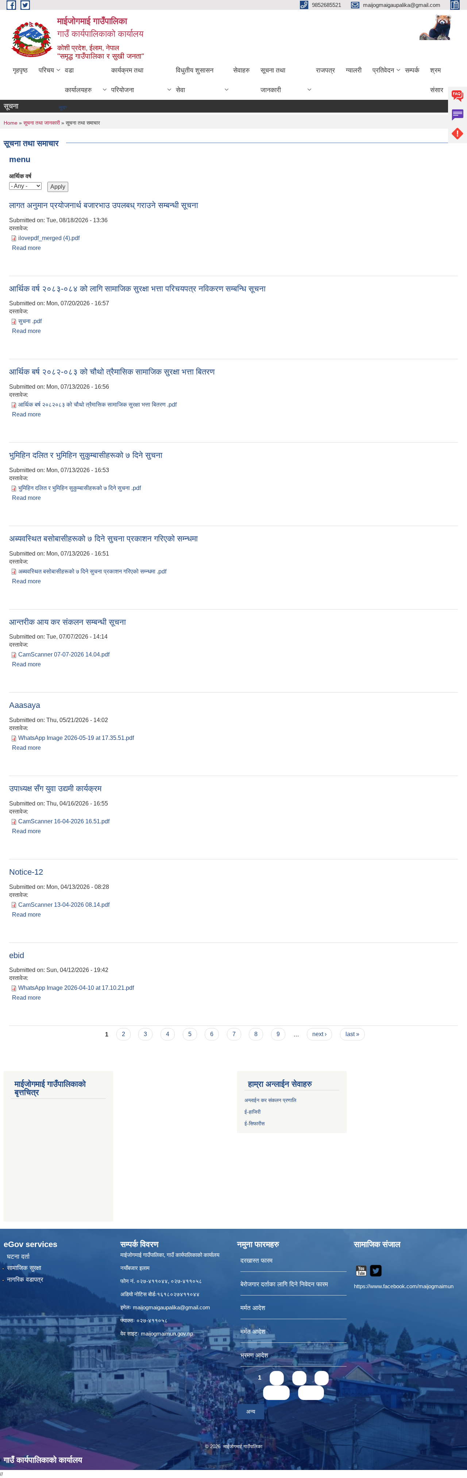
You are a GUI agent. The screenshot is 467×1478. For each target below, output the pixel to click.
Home (11, 123)
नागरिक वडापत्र (25, 1279)
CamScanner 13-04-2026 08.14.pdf (63, 905)
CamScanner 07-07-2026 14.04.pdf (63, 654)
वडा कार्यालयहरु (78, 80)
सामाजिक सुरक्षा (24, 1268)
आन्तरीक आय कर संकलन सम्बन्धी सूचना (67, 622)
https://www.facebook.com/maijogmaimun (404, 1286)
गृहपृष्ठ (20, 70)
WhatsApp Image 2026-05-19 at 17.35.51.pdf (76, 738)
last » (352, 1034)
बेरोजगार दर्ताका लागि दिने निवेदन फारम (284, 1284)
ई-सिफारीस (254, 1123)
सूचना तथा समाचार (59, 107)
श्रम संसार (436, 80)
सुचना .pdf (30, 321)
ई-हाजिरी (253, 1112)
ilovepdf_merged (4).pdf (49, 238)
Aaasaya (24, 705)
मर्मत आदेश (252, 1308)
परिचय (46, 70)
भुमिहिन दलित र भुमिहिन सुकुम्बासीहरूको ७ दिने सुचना (85, 455)
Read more (26, 248)
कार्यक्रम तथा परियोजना (127, 80)
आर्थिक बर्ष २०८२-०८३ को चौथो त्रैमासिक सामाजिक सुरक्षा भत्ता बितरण (112, 371)
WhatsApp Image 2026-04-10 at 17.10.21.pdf (76, 988)
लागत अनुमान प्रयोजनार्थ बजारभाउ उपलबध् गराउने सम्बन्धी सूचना (103, 205)
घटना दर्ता (18, 1256)
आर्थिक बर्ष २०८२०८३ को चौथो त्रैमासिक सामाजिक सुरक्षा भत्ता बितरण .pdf (97, 404)
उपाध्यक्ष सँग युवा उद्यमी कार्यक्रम (55, 788)
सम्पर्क (412, 70)
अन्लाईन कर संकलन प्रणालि (270, 1100)
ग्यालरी (354, 70)
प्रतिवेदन (383, 70)
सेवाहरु (241, 70)
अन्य (250, 1411)
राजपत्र (325, 70)
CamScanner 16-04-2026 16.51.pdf (63, 821)
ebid (16, 955)
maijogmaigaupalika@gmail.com (171, 1307)
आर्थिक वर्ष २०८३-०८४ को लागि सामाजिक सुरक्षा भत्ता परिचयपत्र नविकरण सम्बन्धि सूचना (137, 288)
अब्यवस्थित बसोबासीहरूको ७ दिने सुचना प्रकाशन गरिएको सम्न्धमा (103, 538)
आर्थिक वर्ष (20, 176)
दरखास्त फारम (256, 1260)
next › (319, 1034)
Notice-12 (26, 872)
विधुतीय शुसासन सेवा (194, 80)
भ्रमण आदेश (254, 1355)
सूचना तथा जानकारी (272, 80)
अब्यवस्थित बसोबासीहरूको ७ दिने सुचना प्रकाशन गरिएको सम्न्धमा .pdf (92, 571)
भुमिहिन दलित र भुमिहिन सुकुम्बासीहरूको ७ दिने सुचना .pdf (79, 488)
